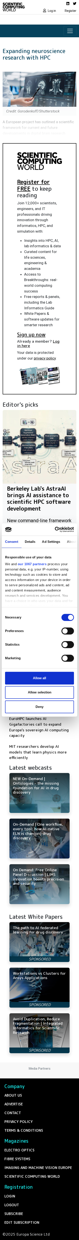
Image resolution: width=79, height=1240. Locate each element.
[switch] (67, 630)
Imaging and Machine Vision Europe (38, 1167)
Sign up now (31, 334)
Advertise (13, 1104)
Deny (39, 707)
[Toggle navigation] (70, 31)
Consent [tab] (11, 541)
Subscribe (13, 1213)
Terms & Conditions (23, 1130)
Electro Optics (19, 1150)
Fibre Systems (17, 1158)
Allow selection (39, 692)
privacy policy (45, 358)
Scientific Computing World (32, 1176)
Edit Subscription (21, 1222)
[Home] (20, 7)
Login (9, 1196)
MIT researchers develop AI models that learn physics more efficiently (38, 752)
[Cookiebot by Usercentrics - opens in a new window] (56, 529)
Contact (12, 1112)
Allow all (39, 678)
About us (13, 1095)
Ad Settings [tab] (51, 541)
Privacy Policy (18, 1121)
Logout (11, 1205)
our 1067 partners (32, 564)
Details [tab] (30, 541)
